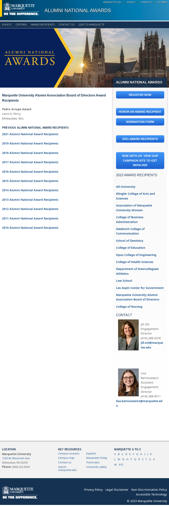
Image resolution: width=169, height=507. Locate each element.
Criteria (21, 24)
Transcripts (93, 462)
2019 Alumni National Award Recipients (30, 143)
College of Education (130, 248)
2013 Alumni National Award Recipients (30, 200)
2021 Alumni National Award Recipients (30, 134)
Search (131, 2)
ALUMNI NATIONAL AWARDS (78, 10)
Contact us (64, 462)
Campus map (66, 458)
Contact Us (67, 24)
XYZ (121, 464)
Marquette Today (96, 458)
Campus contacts (68, 453)
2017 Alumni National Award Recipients (30, 162)
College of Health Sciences (134, 262)
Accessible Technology (151, 494)
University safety (96, 467)
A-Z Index (162, 2)
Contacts (146, 2)
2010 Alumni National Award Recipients (30, 228)
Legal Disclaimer (117, 490)
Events (7, 24)
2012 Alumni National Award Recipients (30, 209)
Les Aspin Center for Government (140, 288)
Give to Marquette (91, 24)
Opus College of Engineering (136, 255)
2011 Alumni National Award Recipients (30, 218)
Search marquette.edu (67, 468)
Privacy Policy (93, 490)
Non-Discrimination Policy (149, 490)
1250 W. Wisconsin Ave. (16, 458)
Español (91, 453)
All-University (125, 187)
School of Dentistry (129, 241)
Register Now (140, 94)
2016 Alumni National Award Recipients (30, 172)
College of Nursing (129, 307)
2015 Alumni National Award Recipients (30, 181)
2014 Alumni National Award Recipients (30, 190)
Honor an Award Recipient (140, 111)
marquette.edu (112, 2)
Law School (124, 281)
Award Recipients (43, 24)
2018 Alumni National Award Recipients (30, 153)
